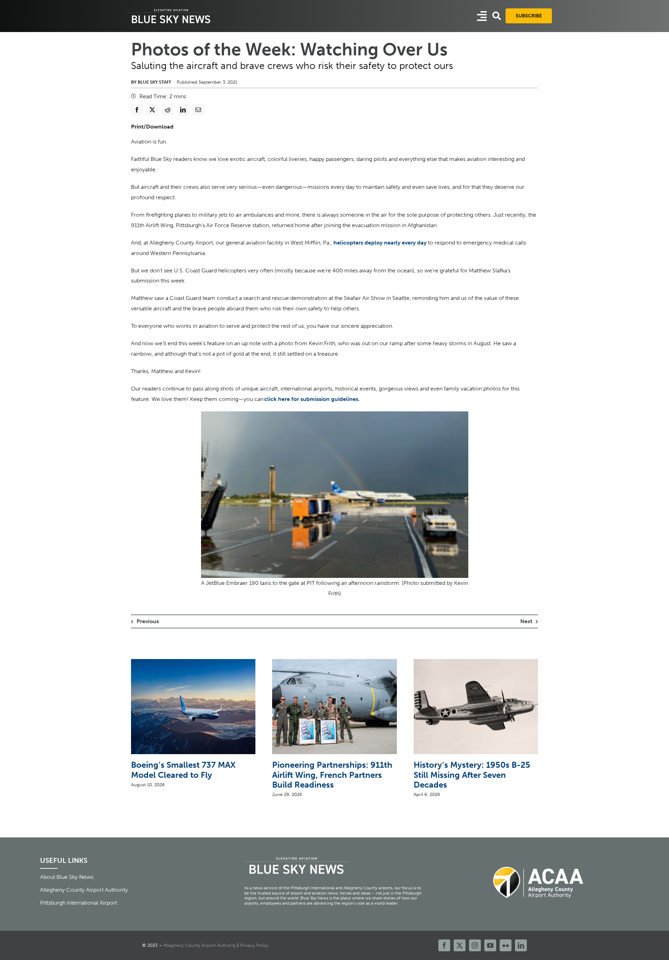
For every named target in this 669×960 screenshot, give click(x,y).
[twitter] (460, 945)
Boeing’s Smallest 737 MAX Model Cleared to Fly (183, 770)
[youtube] (490, 945)
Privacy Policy (254, 945)
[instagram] (475, 945)
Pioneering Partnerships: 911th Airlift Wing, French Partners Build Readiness (332, 775)
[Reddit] (167, 109)
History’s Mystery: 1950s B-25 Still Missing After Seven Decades (472, 775)
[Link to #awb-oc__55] (482, 16)
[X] (152, 109)
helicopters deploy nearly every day (379, 242)
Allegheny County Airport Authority (199, 945)
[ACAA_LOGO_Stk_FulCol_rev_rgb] (538, 862)
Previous (148, 621)
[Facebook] (137, 109)
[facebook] (444, 945)
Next (526, 621)
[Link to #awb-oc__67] (496, 15)
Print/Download (152, 126)
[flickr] (506, 945)
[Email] (198, 109)
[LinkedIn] (183, 109)
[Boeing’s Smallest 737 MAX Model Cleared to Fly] (193, 662)
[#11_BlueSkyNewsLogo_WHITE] (171, 9)
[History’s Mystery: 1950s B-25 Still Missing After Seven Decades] (476, 662)
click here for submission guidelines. (312, 399)
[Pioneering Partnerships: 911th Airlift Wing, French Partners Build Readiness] (334, 662)
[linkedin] (521, 945)
